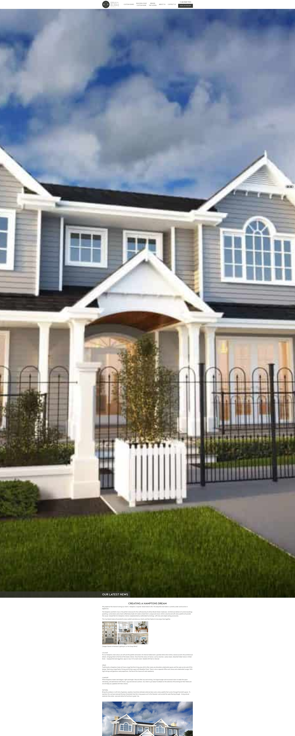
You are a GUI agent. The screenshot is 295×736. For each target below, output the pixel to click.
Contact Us (172, 4)
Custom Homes (129, 4)
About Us (162, 4)
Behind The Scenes (153, 4)
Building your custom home (141, 4)
